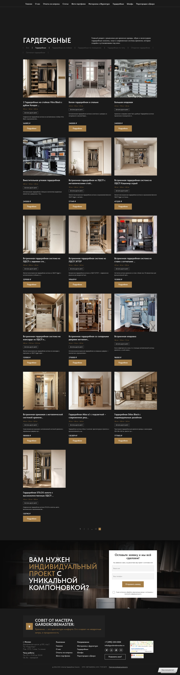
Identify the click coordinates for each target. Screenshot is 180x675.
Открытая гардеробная (140, 48)
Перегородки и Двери (145, 4)
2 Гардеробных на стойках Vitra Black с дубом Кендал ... (42, 104)
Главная (28, 4)
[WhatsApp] (111, 650)
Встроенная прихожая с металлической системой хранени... (43, 416)
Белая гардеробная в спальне (84, 102)
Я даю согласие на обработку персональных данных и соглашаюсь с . (134, 593)
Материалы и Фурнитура (99, 4)
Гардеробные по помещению (89, 48)
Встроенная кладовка (125, 336)
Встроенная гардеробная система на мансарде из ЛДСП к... (41, 338)
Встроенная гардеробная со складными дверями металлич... (89, 338)
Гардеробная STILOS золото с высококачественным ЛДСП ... (38, 494)
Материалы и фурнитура (87, 646)
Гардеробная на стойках (62, 48)
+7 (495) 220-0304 (113, 642)
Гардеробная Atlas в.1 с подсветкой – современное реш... (87, 416)
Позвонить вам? (115, 657)
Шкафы (130, 4)
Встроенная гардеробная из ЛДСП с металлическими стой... (87, 182)
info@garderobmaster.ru (114, 646)
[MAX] (116, 650)
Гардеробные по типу (116, 48)
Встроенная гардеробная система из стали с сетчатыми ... (133, 260)
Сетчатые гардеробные (35, 53)
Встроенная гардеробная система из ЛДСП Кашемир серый (133, 182)
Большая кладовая (123, 102)
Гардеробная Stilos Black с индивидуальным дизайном (128, 416)
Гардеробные (118, 4)
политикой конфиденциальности (133, 594)
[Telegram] (106, 650)
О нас (37, 4)
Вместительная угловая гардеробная (41, 180)
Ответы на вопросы (51, 4)
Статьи (65, 4)
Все (27, 48)
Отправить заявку (133, 584)
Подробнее (31, 128)
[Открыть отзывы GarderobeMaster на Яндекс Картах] (141, 656)
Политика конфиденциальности (118, 667)
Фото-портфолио (79, 4)
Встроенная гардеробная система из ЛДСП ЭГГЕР (87, 260)
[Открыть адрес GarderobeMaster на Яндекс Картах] (141, 647)
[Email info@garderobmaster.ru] (121, 650)
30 (96, 529)
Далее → (100, 529)
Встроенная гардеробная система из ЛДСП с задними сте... (41, 260)
